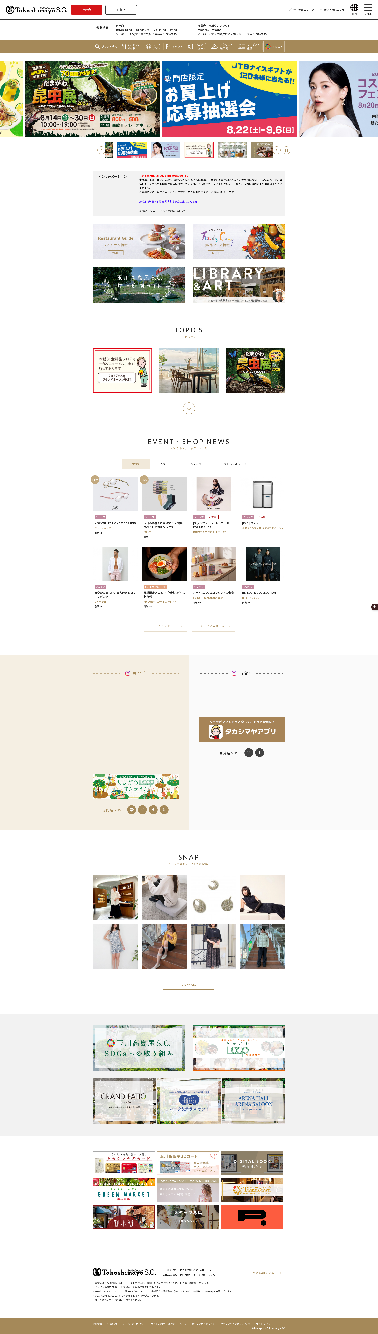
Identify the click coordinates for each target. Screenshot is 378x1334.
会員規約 (112, 1323)
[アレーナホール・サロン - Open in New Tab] (253, 1101)
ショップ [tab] (195, 464)
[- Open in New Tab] (155, 150)
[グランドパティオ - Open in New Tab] (124, 1101)
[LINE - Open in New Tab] (131, 809)
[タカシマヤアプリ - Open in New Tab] (242, 739)
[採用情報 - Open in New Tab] (188, 1225)
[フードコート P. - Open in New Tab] (252, 1225)
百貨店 (121, 10)
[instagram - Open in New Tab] (142, 809)
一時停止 (286, 150)
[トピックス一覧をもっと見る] (189, 408)
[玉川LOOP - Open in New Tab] (239, 1048)
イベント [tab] (165, 464)
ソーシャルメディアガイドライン (197, 1323)
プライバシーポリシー (134, 1323)
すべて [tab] (136, 464)
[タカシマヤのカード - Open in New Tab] (124, 1172)
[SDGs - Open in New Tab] (139, 1048)
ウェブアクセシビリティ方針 (235, 1323)
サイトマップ (263, 1323)
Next (277, 150)
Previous (101, 150)
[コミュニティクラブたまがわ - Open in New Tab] (252, 1199)
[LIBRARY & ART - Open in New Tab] (239, 300)
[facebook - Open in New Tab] (153, 809)
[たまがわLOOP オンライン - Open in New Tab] (136, 796)
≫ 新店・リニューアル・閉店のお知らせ (162, 211)
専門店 (86, 10)
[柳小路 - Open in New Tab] (124, 1225)
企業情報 (97, 1323)
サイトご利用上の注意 (163, 1323)
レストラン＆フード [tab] (233, 464)
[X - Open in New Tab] (164, 809)
